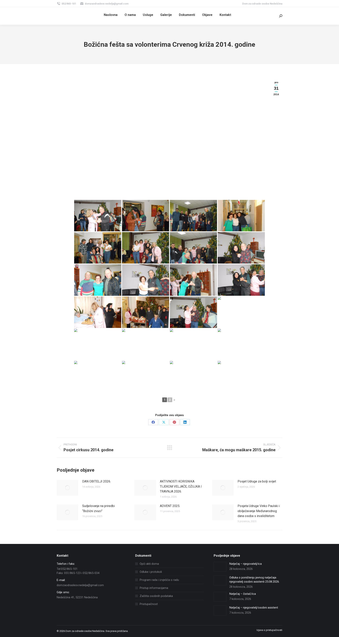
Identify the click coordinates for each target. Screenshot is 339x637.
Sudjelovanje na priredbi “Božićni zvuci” (98, 508)
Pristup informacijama (154, 588)
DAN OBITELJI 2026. (96, 481)
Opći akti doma (149, 564)
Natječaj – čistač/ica (242, 594)
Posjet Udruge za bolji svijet (257, 481)
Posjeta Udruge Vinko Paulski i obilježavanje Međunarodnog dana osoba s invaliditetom (259, 511)
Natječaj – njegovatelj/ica (245, 564)
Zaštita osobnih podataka (156, 596)
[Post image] (67, 488)
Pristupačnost (149, 604)
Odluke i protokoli (151, 572)
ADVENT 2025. (170, 506)
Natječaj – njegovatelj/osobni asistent (253, 607)
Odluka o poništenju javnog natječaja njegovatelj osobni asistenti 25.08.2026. (254, 579)
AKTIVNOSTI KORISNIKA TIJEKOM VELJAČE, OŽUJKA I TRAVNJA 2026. (181, 486)
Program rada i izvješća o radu (159, 580)
